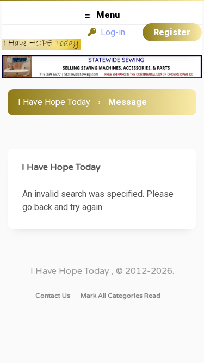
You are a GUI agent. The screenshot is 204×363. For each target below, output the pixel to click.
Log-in (110, 32)
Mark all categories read (120, 295)
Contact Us (52, 295)
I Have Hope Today (54, 102)
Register (171, 32)
